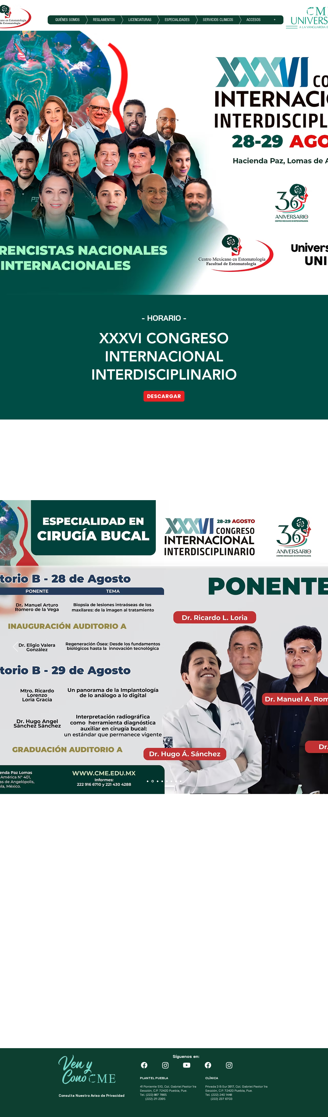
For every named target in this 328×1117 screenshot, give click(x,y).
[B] (152, 781)
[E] (167, 781)
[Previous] (15, 647)
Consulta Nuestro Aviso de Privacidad (92, 1095)
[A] (147, 781)
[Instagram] (165, 1065)
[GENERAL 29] (180, 781)
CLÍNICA (211, 1078)
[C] (157, 781)
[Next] (312, 647)
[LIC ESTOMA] (171, 781)
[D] (162, 781)
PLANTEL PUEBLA (154, 1078)
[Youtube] (186, 1065)
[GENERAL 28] (176, 781)
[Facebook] (144, 1065)
